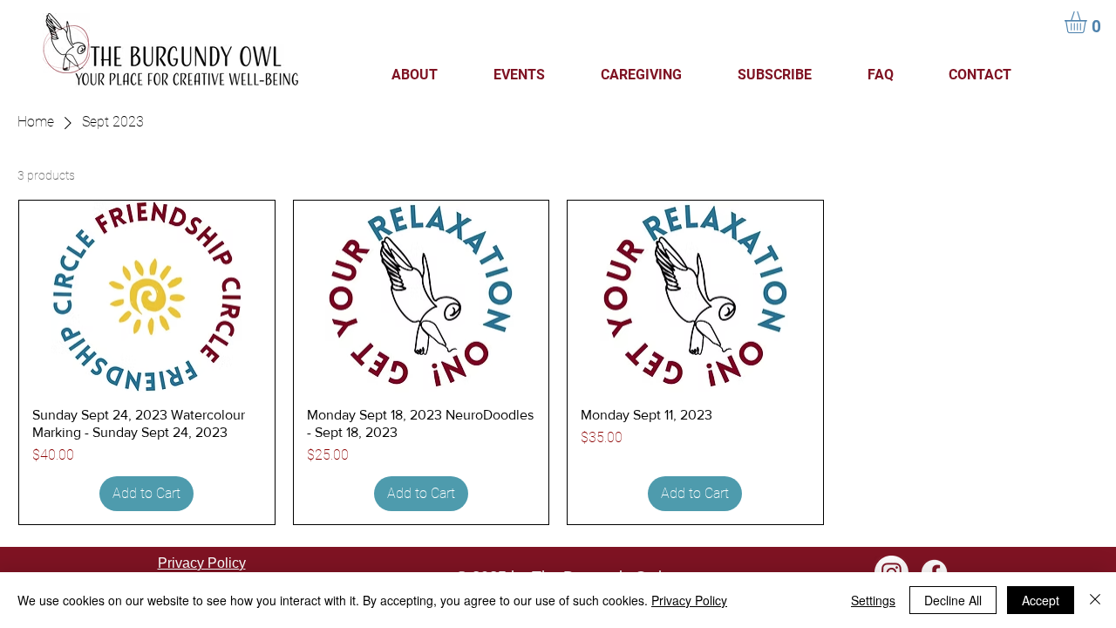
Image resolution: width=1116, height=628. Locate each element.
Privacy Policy (689, 600)
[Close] (1095, 600)
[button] (1089, 22)
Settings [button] (873, 600)
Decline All (953, 600)
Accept (1040, 600)
